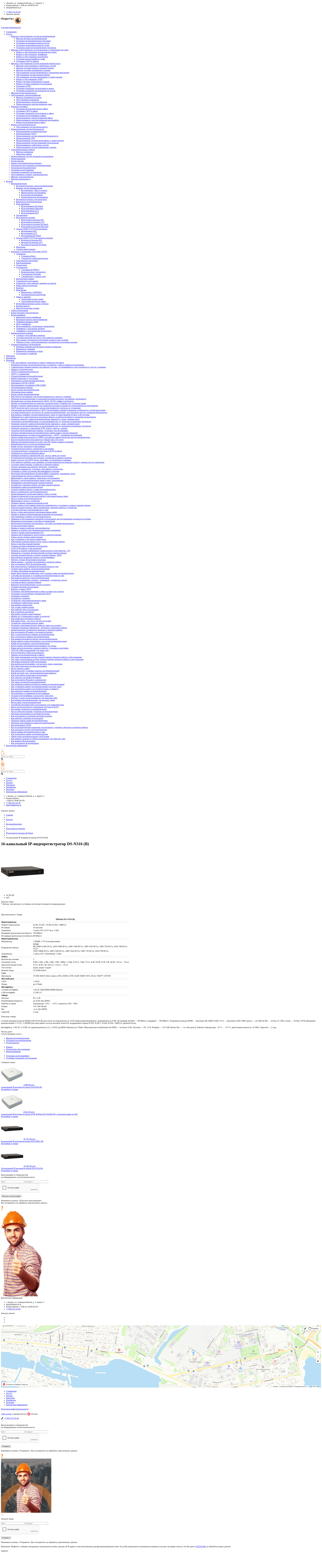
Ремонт (9, 1047)
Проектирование (13, 1051)
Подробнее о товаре (9, 1089)
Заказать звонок (8, 811)
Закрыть (4, 1551)
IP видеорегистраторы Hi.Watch (19, 833)
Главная (9, 815)
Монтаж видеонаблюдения (17, 1038)
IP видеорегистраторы (15, 829)
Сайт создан (6, 1414)
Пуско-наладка (12, 1043)
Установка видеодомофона (17, 1056)
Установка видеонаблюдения (18, 1040)
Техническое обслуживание (18, 1049)
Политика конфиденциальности (15, 1409)
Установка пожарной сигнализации (21, 1058)
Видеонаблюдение (14, 824)
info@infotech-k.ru (13, 805)
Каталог (9, 819)
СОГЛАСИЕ (200, 1546)
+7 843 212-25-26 (13, 12)
